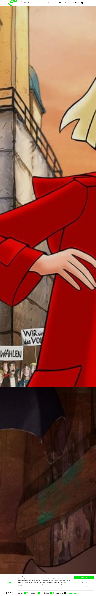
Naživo (48, 3)
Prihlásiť (76, 3)
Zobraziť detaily (73, 593)
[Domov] (13, 3)
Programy (68, 3)
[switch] (39, 593)
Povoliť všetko (84, 577)
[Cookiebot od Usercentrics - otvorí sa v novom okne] (9, 593)
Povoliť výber (84, 582)
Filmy (61, 3)
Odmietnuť (84, 586)
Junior (55, 3)
